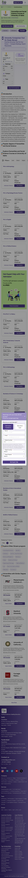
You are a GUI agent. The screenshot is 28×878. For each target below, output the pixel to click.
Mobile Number (9, 440)
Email (6, 435)
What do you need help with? (10, 422)
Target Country (9, 449)
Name (6, 430)
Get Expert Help (14, 462)
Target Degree (8, 454)
